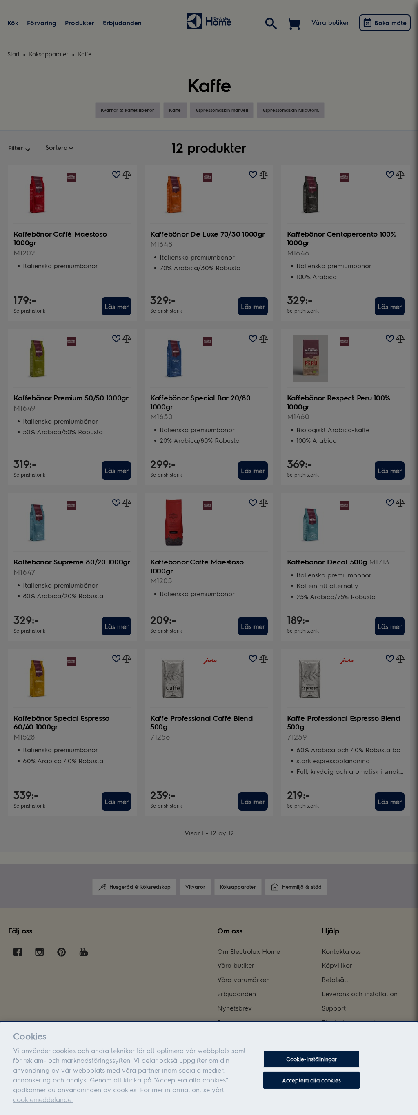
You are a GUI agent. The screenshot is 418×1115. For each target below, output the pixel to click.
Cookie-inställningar (311, 1058)
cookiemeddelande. (43, 1099)
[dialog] (209, 1068)
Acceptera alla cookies (311, 1080)
